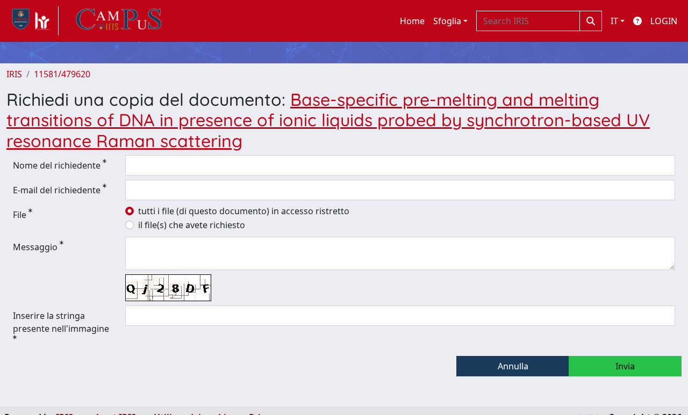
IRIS (14, 74)
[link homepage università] (118, 20)
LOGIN (663, 21)
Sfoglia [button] (447, 21)
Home (412, 21)
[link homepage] (32, 20)
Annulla (513, 366)
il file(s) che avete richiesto (191, 225)
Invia (625, 366)
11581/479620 (62, 74)
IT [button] (614, 21)
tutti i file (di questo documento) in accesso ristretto (243, 211)
